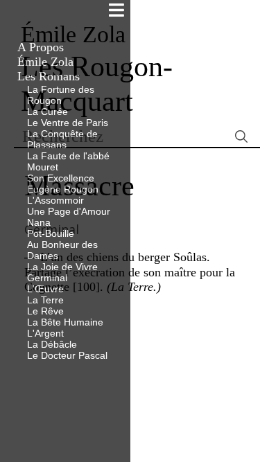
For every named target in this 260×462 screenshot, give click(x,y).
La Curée (47, 111)
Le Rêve (45, 311)
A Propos (40, 47)
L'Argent (45, 333)
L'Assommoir (55, 200)
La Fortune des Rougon (60, 95)
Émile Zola (45, 62)
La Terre (45, 299)
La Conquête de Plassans (62, 139)
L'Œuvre (45, 288)
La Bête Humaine (65, 322)
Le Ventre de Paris (67, 122)
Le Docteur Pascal (67, 355)
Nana (39, 222)
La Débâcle (52, 344)
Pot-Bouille (50, 233)
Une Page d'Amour (68, 211)
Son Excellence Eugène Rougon (62, 183)
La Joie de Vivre (62, 266)
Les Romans (48, 76)
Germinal (47, 277)
